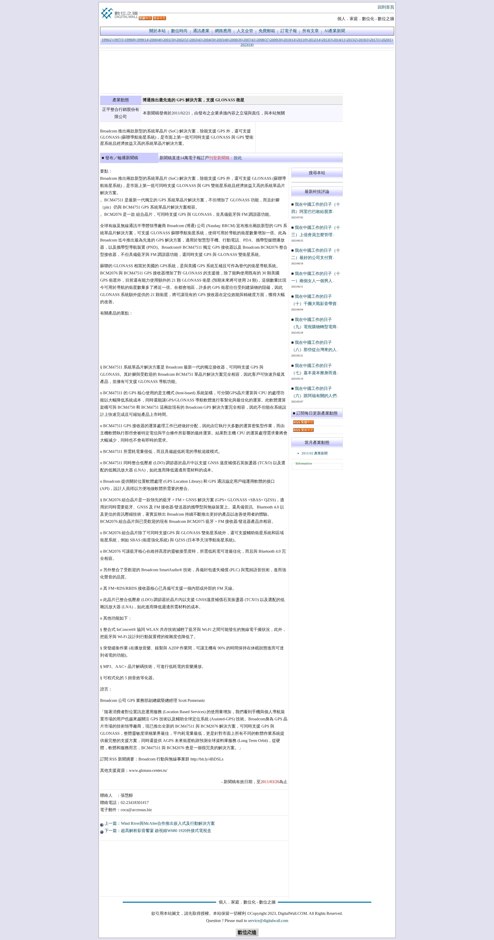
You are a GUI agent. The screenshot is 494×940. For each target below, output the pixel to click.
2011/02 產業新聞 (315, 453)
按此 (238, 158)
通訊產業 (201, 31)
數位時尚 (179, 31)
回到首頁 (386, 7)
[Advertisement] (221, 72)
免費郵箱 (267, 31)
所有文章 (310, 31)
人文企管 (245, 31)
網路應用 (223, 31)
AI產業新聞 (334, 31)
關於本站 (157, 31)
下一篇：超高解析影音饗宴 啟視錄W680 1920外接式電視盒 (157, 830)
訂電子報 (288, 31)
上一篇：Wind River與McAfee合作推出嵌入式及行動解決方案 (159, 823)
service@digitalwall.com (268, 920)
